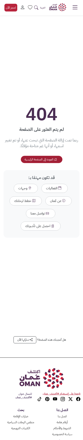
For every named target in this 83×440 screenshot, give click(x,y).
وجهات (23, 188)
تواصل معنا (38, 213)
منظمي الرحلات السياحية (20, 422)
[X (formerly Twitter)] (70, 399)
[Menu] (75, 8)
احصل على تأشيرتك (38, 226)
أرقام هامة (62, 422)
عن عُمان (56, 200)
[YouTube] (55, 399)
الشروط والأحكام (62, 428)
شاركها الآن (23, 340)
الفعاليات (52, 188)
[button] (42, 8)
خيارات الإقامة (20, 416)
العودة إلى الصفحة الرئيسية (39, 159)
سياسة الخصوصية (62, 434)
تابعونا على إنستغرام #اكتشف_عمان (61, 393)
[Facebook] (78, 399)
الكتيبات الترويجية (20, 428)
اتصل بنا (62, 416)
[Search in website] (36, 8)
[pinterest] (47, 399)
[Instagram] (63, 399)
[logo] (57, 7)
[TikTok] (39, 399)
